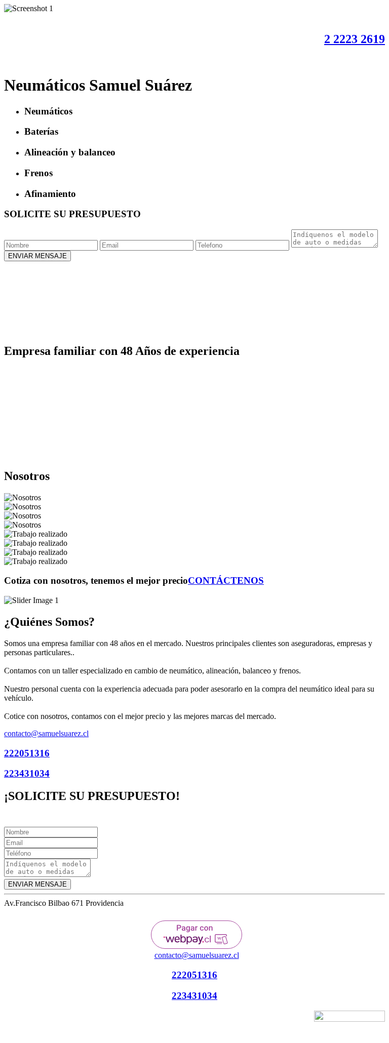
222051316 (27, 753)
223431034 (27, 773)
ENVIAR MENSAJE (37, 256)
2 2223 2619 (354, 39)
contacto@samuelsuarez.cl (46, 733)
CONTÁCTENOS (226, 580)
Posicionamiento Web (277, 1019)
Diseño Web (230, 1019)
